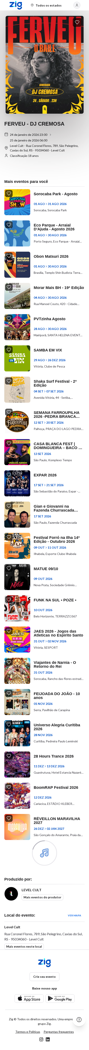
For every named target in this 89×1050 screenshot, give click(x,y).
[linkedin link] (48, 1039)
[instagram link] (41, 1039)
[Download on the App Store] (29, 998)
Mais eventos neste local (24, 946)
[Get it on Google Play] (60, 998)
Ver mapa (74, 915)
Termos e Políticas (27, 1032)
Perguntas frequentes (59, 1032)
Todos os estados (49, 5)
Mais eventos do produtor (42, 897)
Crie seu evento (44, 976)
